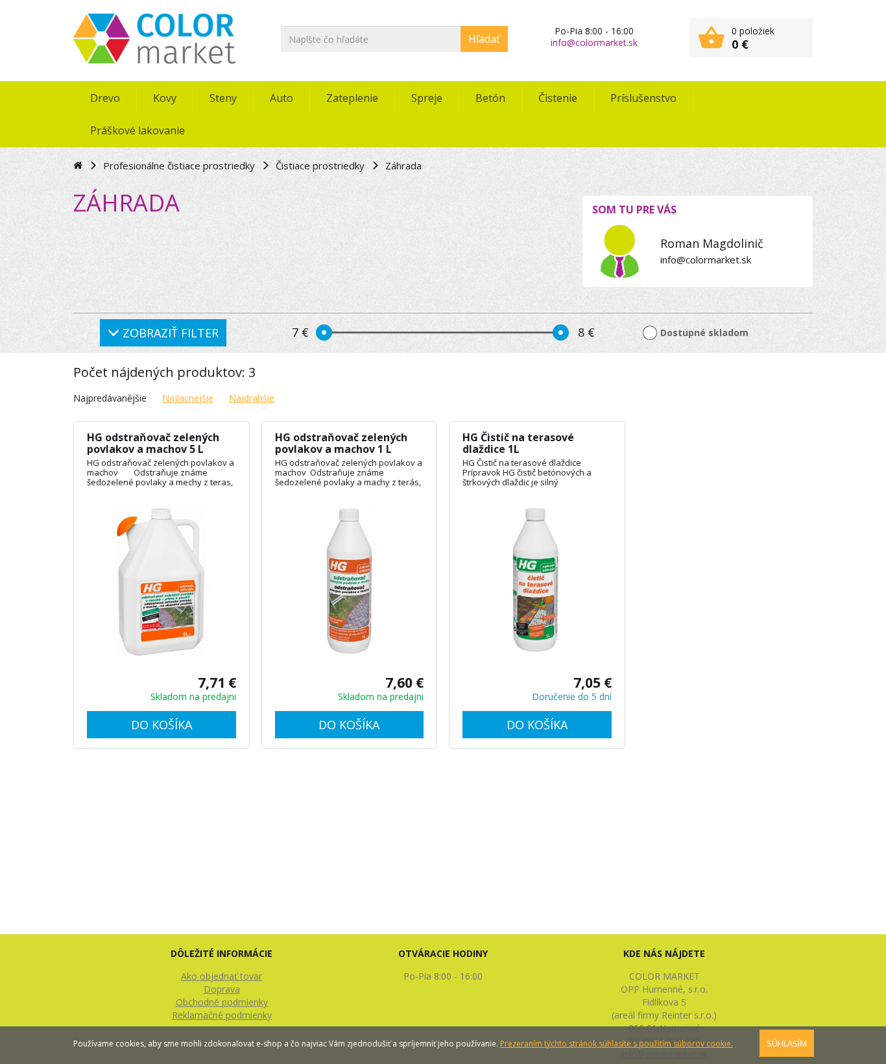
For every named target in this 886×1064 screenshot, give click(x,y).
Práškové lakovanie (137, 130)
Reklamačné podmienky (222, 1015)
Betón (490, 98)
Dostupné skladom (704, 332)
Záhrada (403, 165)
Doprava (222, 989)
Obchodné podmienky (222, 1002)
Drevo (105, 98)
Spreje (426, 98)
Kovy (164, 98)
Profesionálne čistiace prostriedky (179, 165)
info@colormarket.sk (594, 42)
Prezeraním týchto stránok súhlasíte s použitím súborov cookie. (616, 1043)
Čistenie (557, 98)
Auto (281, 98)
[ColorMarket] (154, 39)
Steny (223, 98)
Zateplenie (352, 98)
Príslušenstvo (643, 98)
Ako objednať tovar (221, 976)
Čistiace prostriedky (320, 165)
